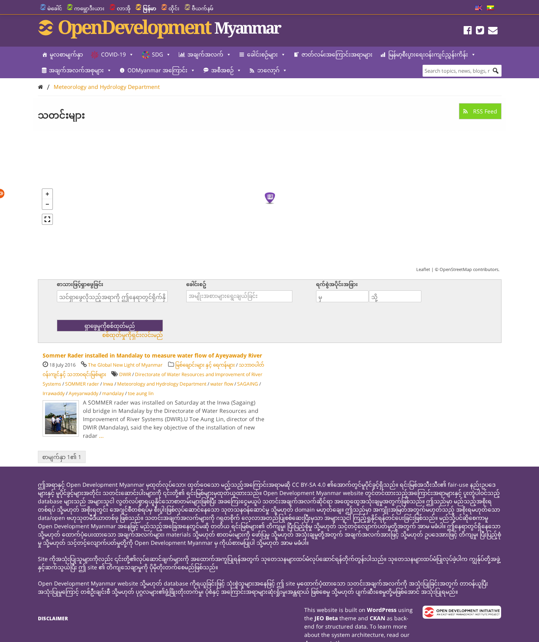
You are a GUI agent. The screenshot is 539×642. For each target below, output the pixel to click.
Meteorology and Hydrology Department (107, 86)
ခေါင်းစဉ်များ (262, 54)
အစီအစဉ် (222, 70)
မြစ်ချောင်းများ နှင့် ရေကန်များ (205, 364)
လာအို (124, 8)
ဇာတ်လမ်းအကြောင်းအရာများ (336, 54)
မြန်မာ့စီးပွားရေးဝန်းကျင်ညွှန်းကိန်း (428, 54)
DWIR (125, 374)
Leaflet (423, 269)
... (101, 435)
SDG (157, 54)
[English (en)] (478, 8)
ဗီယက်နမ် (202, 8)
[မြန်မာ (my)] (490, 8)
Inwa (108, 383)
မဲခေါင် (54, 8)
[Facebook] (468, 31)
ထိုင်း (174, 8)
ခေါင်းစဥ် (196, 284)
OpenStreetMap (456, 269)
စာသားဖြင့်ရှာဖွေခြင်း (80, 284)
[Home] (40, 86)
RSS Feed (484, 111)
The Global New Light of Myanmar (125, 364)
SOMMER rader (82, 383)
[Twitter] (480, 31)
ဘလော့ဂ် (268, 70)
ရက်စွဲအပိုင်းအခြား (337, 284)
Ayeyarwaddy (83, 393)
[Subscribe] (493, 31)
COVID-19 (113, 54)
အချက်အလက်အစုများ (76, 70)
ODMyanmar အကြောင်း (157, 70)
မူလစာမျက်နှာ (66, 54)
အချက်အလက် (205, 54)
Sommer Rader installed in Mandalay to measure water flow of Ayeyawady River (152, 355)
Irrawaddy (54, 393)
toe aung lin (140, 393)
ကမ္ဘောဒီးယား (89, 8)
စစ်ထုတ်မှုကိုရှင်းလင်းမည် (132, 335)
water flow (221, 383)
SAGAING (247, 383)
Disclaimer (53, 618)
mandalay (113, 393)
